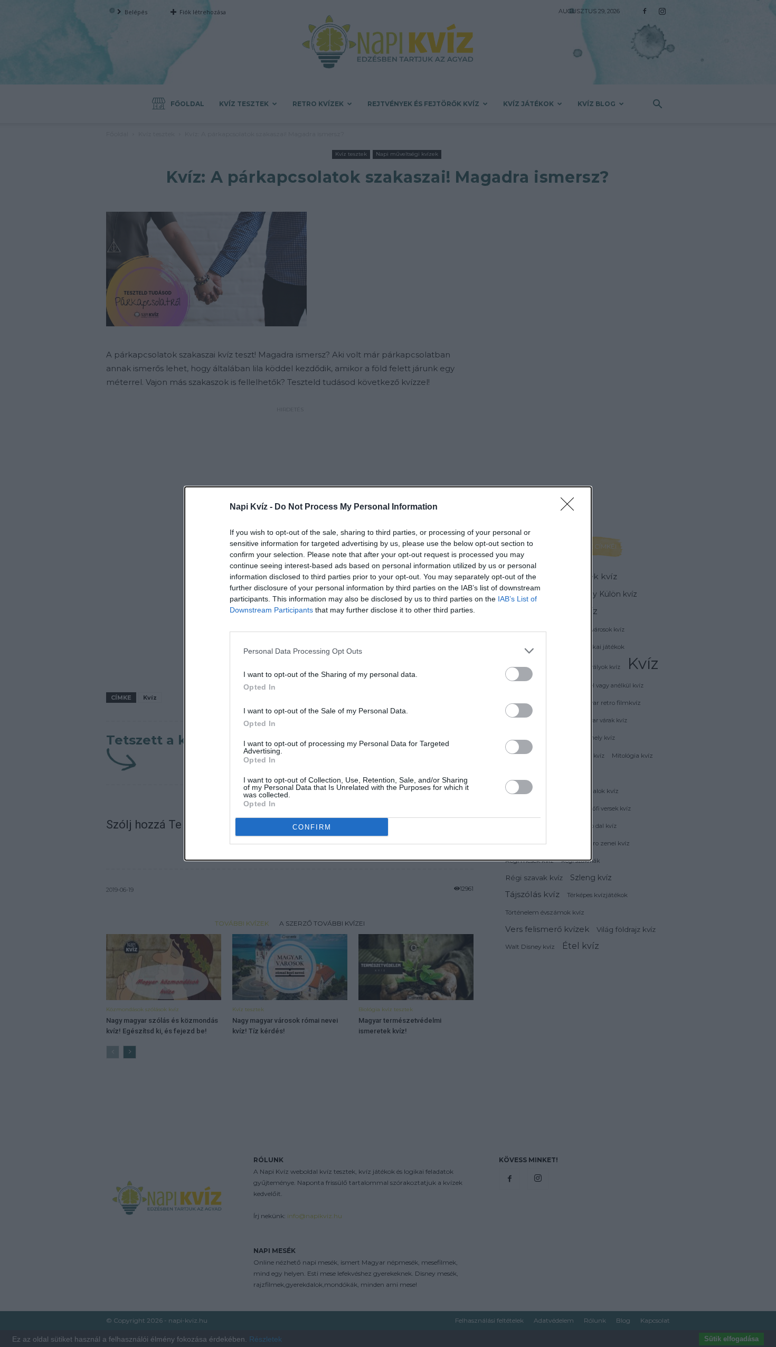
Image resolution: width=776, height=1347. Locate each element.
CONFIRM (312, 827)
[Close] (571, 507)
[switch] (519, 674)
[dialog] (388, 673)
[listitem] (388, 650)
